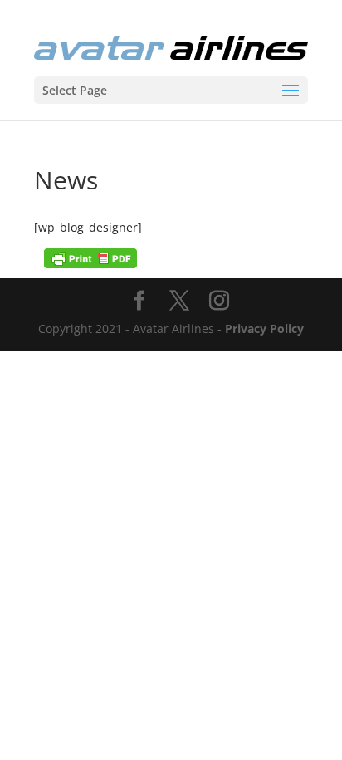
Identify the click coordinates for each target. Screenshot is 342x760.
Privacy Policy (264, 328)
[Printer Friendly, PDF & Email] (90, 258)
